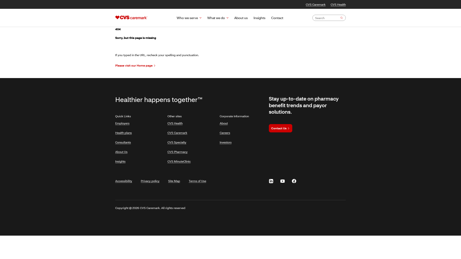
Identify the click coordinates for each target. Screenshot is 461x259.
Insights (120, 161)
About (224, 123)
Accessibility (123, 181)
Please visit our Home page (134, 65)
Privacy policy (150, 181)
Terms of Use (197, 181)
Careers (225, 133)
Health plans (123, 133)
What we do (216, 18)
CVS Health (338, 4)
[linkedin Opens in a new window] (271, 181)
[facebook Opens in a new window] (294, 181)
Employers (122, 123)
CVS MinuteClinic (179, 161)
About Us (121, 152)
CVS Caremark (316, 4)
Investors (226, 142)
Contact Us (279, 128)
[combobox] (329, 18)
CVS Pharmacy (177, 152)
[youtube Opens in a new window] (282, 181)
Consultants (123, 142)
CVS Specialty (176, 142)
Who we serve (187, 18)
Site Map (174, 181)
